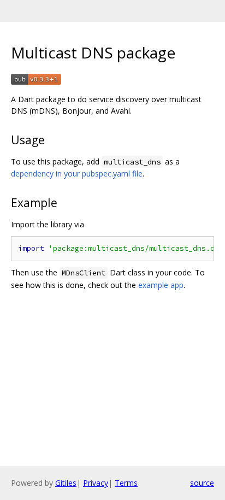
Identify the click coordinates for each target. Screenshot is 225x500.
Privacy (95, 483)
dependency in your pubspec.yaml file (77, 173)
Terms (126, 483)
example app (160, 285)
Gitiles (65, 483)
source (202, 483)
